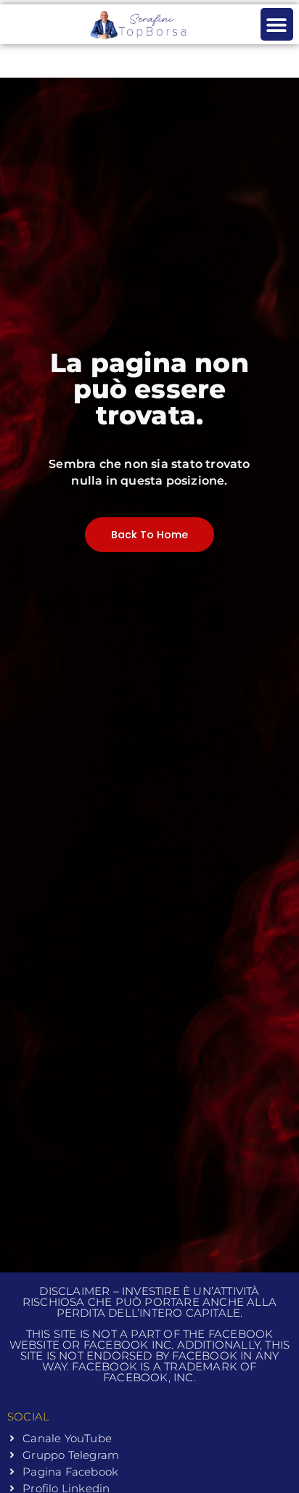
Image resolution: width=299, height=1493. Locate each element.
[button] (277, 24)
